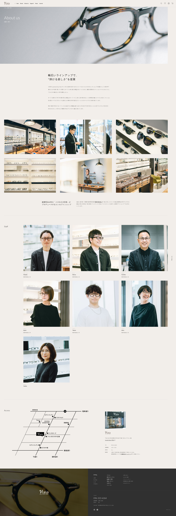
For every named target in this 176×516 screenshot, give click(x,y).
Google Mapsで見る (109, 440)
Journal (41, 3)
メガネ (95, 477)
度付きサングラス (110, 477)
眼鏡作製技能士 (98, 202)
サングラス (95, 479)
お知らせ (109, 483)
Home (5, 7)
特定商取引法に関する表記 (128, 481)
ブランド (108, 475)
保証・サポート (110, 481)
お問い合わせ (125, 475)
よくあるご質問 (125, 477)
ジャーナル (109, 485)
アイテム (95, 475)
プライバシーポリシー (127, 479)
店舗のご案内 (110, 479)
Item (17, 3)
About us (26, 3)
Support (32, 3)
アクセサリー (96, 483)
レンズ (95, 481)
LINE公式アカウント (126, 483)
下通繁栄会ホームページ (126, 454)
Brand (21, 3)
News (36, 3)
